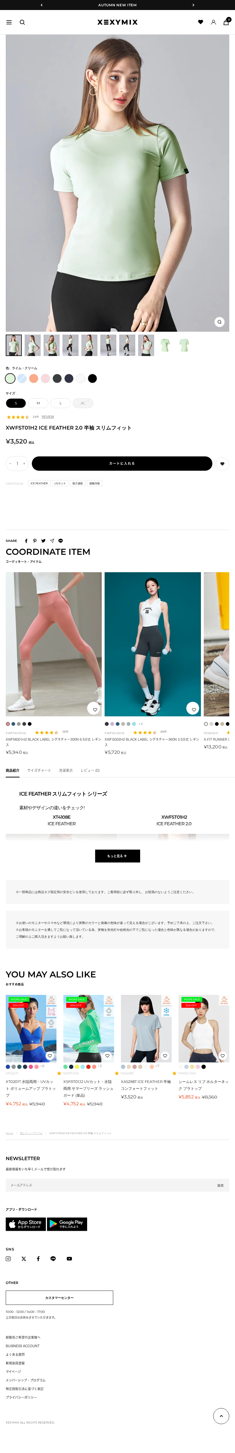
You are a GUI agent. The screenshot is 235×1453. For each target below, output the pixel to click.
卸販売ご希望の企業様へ (23, 1337)
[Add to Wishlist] (222, 464)
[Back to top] (221, 1417)
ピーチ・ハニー (152, 1067)
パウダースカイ (186, 1067)
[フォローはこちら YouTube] (71, 1258)
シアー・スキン (129, 1067)
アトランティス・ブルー (19, 1067)
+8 (42, 1066)
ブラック (203, 1067)
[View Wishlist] (200, 22)
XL (83, 403)
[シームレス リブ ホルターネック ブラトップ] (204, 1028)
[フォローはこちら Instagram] (10, 1258)
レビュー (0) (90, 770)
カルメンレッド (88, 1067)
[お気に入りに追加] (95, 709)
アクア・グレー (13, 1067)
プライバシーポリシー (21, 1397)
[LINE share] (60, 541)
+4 (140, 723)
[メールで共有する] (52, 541)
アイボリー (146, 1067)
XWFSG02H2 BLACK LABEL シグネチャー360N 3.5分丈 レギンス (152, 742)
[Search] (22, 22)
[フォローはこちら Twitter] (25, 1258)
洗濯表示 (66, 770)
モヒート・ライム (77, 1067)
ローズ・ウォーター (198, 1067)
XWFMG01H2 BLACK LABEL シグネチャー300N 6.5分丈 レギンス (53, 742)
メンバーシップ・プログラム (26, 1380)
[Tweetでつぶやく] (43, 540)
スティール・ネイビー (71, 1067)
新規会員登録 (15, 1363)
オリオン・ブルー (25, 1067)
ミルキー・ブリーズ (140, 1067)
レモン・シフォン (192, 1067)
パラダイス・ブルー (83, 1067)
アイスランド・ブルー (123, 1067)
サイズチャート (39, 770)
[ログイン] (213, 22)
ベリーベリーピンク (31, 1067)
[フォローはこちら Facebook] (40, 1258)
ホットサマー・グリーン (65, 1067)
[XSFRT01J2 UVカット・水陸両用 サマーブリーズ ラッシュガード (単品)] (88, 1028)
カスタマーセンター (59, 1298)
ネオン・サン (94, 1067)
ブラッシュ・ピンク (134, 1067)
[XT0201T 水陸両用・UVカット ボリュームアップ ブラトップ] (31, 1028)
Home (9, 1133)
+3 (100, 1066)
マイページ (13, 1371)
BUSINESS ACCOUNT (23, 1345)
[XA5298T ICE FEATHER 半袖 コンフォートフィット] (146, 1028)
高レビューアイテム (31, 1133)
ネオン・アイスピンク (36, 1067)
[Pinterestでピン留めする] (35, 541)
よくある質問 (15, 1354)
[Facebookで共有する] (26, 541)
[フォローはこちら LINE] (54, 1258)
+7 (157, 1066)
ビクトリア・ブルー (8, 1067)
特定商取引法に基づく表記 (25, 1388)
